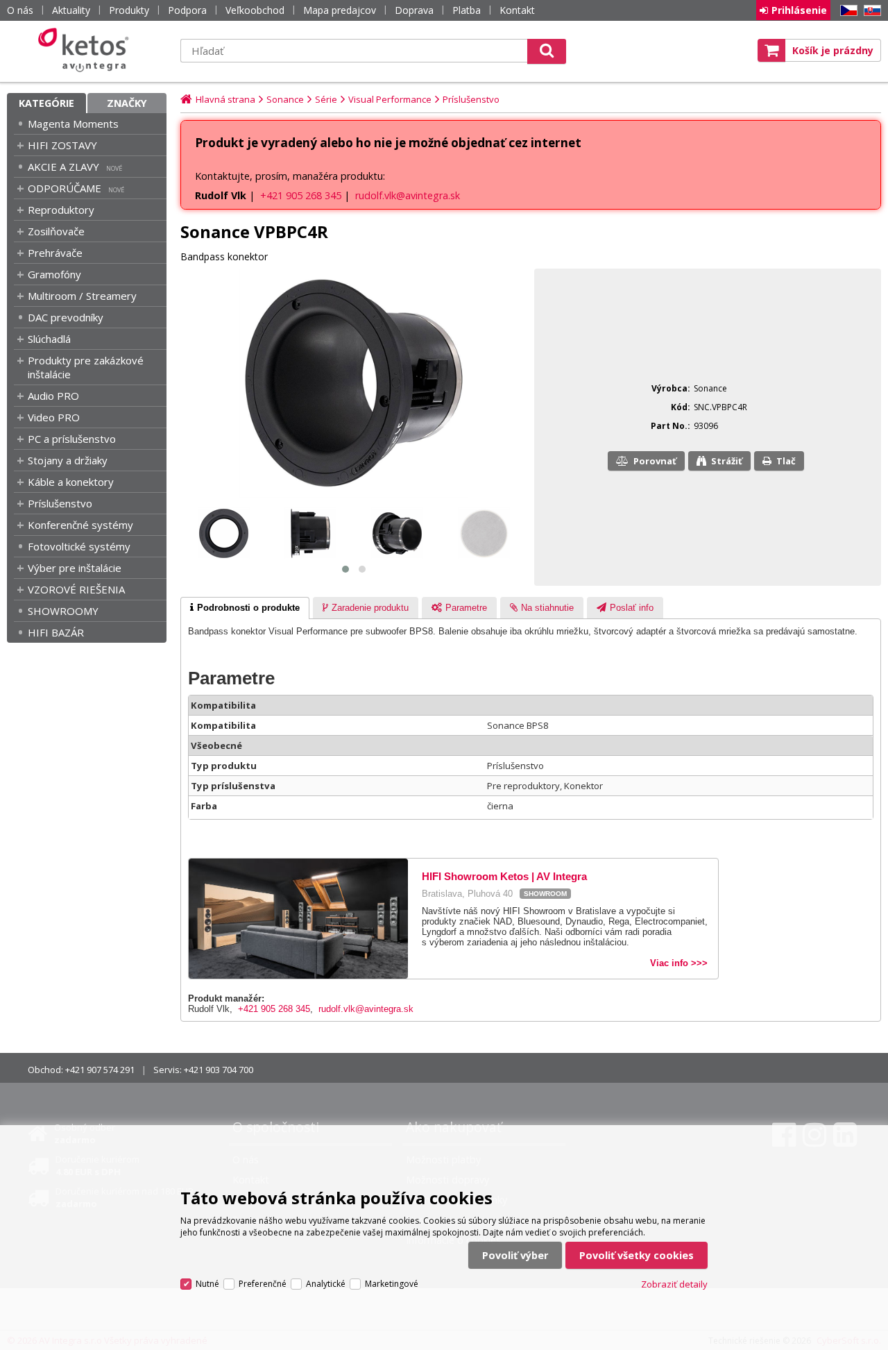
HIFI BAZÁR (56, 632)
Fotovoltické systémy (79, 546)
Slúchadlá (49, 339)
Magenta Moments (73, 123)
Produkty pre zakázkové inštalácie (86, 367)
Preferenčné (263, 1284)
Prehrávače (55, 253)
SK (870, 11)
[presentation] (245, 608)
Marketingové (391, 1284)
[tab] (244, 608)
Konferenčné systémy (80, 525)
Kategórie (46, 103)
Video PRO (54, 417)
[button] (345, 569)
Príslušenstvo (60, 503)
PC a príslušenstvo (72, 439)
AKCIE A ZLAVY (63, 167)
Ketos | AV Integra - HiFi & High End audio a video (86, 50)
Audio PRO (53, 396)
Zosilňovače (56, 231)
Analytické (325, 1284)
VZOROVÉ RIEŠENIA (76, 589)
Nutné (207, 1284)
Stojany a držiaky (68, 460)
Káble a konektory (71, 482)
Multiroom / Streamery (82, 296)
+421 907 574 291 (100, 1069)
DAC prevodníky (65, 317)
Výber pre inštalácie (74, 568)
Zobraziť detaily (674, 1284)
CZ (846, 11)
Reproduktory (61, 210)
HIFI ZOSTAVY (62, 145)
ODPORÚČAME (64, 188)
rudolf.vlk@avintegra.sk (407, 195)
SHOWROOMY (63, 611)
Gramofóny (54, 274)
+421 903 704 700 (218, 1069)
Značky (127, 103)
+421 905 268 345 (300, 195)
